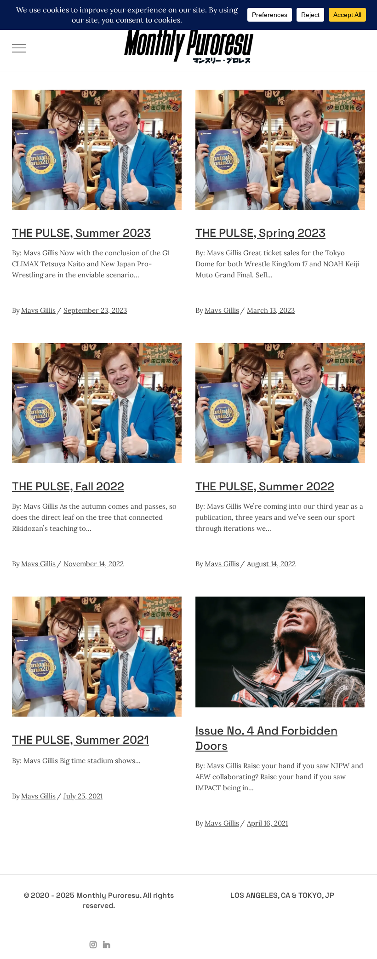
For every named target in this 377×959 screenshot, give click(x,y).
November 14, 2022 (93, 563)
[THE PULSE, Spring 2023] (280, 150)
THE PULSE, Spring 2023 (260, 232)
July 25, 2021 (83, 796)
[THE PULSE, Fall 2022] (97, 403)
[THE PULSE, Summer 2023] (97, 150)
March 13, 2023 (271, 310)
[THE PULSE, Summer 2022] (280, 403)
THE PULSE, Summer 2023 (81, 232)
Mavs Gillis (38, 310)
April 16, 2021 (267, 823)
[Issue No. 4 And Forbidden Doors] (280, 652)
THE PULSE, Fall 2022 (68, 486)
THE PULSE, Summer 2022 (264, 486)
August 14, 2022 (271, 563)
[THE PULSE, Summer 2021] (97, 657)
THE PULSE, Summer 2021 (80, 739)
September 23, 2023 (95, 310)
